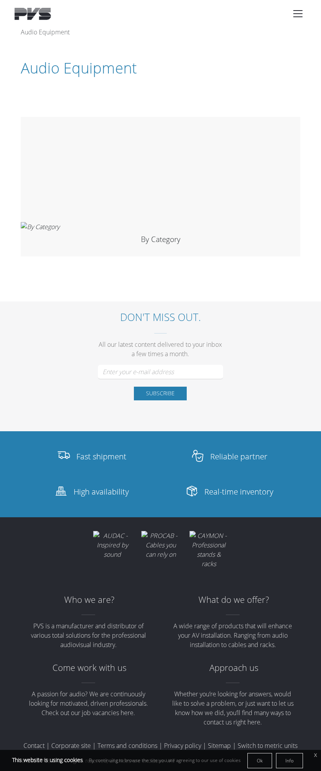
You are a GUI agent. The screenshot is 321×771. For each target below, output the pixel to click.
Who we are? (89, 599)
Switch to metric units (268, 745)
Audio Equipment (45, 32)
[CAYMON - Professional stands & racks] (208, 549)
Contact (34, 745)
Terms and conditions (127, 745)
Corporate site (71, 745)
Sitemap (219, 745)
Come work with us (89, 668)
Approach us (233, 668)
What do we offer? (233, 599)
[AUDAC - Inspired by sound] (112, 545)
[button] (298, 14)
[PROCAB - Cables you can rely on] (160, 545)
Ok (260, 760)
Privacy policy (182, 745)
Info (289, 760)
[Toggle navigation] (297, 13)
